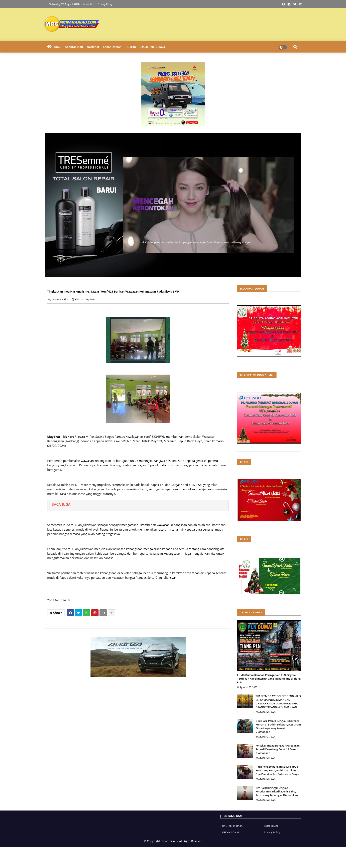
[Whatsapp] (86, 612)
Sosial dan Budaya (152, 47)
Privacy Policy (105, 4)
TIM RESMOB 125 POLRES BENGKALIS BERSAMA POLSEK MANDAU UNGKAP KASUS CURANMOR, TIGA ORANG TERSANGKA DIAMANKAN (278, 701)
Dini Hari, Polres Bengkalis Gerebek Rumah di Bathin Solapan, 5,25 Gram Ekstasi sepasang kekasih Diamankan (278, 726)
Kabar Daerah (112, 47)
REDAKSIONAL (230, 832)
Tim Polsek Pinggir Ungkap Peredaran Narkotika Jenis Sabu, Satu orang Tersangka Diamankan (276, 791)
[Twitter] (78, 612)
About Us (88, 4)
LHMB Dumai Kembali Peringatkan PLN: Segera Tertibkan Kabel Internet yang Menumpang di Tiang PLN (269, 678)
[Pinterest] (95, 612)
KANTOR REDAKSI (232, 826)
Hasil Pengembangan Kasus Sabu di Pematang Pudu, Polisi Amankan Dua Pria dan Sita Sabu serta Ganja (277, 770)
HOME (57, 47)
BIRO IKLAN (271, 826)
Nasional (93, 47)
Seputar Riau (74, 47)
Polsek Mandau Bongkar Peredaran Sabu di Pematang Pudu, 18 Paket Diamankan (277, 749)
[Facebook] (70, 612)
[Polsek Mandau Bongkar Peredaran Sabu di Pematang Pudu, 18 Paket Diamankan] (245, 751)
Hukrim (131, 47)
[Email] (103, 612)
